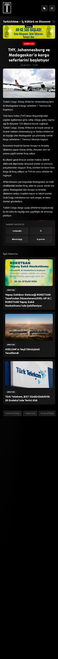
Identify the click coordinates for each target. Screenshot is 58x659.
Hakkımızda (30, 413)
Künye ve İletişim (47, 413)
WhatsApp (17, 239)
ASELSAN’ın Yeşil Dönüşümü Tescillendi (22, 351)
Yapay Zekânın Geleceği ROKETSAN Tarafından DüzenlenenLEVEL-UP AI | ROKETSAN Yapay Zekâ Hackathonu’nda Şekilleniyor (28, 300)
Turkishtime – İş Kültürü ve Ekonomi (26, 21)
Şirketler (29, 44)
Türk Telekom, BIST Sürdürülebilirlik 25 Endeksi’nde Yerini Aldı (27, 398)
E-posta (41, 239)
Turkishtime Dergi (12, 413)
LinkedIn (17, 231)
